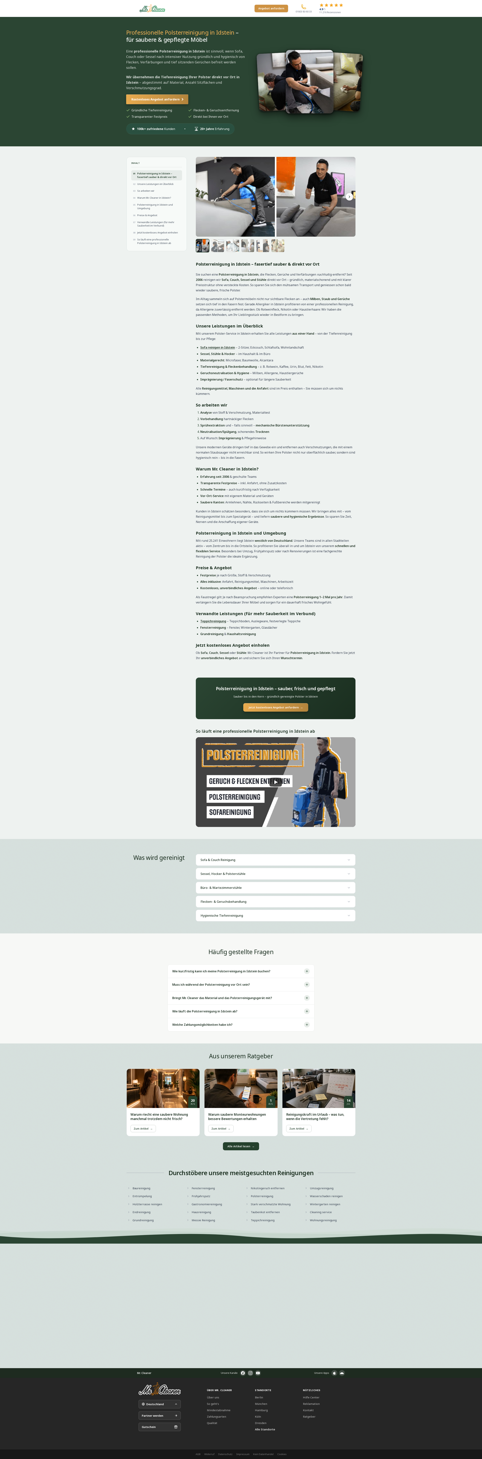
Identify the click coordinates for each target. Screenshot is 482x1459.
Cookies (282, 1454)
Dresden (260, 1423)
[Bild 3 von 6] (232, 245)
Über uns (213, 1397)
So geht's (213, 1404)
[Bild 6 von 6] (278, 245)
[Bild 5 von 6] (263, 245)
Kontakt (308, 1410)
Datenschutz (225, 1454)
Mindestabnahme (218, 1410)
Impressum (242, 1454)
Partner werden (152, 1415)
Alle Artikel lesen (241, 1146)
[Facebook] (243, 1373)
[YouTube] (258, 1373)
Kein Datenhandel (263, 1454)
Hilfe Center (311, 1397)
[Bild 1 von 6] (202, 245)
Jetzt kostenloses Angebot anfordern (276, 707)
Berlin (259, 1397)
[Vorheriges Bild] (202, 197)
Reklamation (311, 1404)
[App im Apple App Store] (334, 1373)
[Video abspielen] (275, 782)
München (261, 1404)
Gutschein (149, 1427)
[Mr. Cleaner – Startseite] (160, 1388)
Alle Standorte (265, 1429)
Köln (258, 1416)
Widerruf (209, 1454)
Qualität (212, 1423)
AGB (198, 1454)
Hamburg (261, 1410)
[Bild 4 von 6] (248, 245)
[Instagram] (250, 1373)
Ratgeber (309, 1416)
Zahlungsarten (216, 1416)
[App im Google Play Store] (342, 1373)
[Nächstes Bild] (349, 197)
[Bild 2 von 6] (217, 245)
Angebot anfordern (271, 8)
